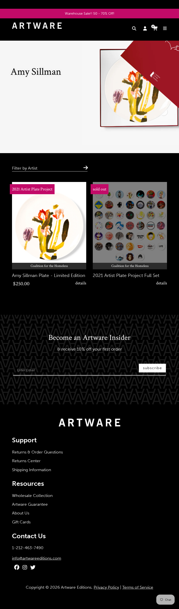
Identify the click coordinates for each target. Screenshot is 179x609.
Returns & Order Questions (37, 452)
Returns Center (26, 460)
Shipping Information (31, 469)
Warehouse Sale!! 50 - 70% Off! (89, 13)
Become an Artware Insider (89, 338)
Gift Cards (21, 521)
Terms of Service (137, 587)
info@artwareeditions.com (36, 558)
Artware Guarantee (30, 504)
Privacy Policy (106, 587)
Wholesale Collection (32, 495)
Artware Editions (76, 587)
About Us (20, 513)
